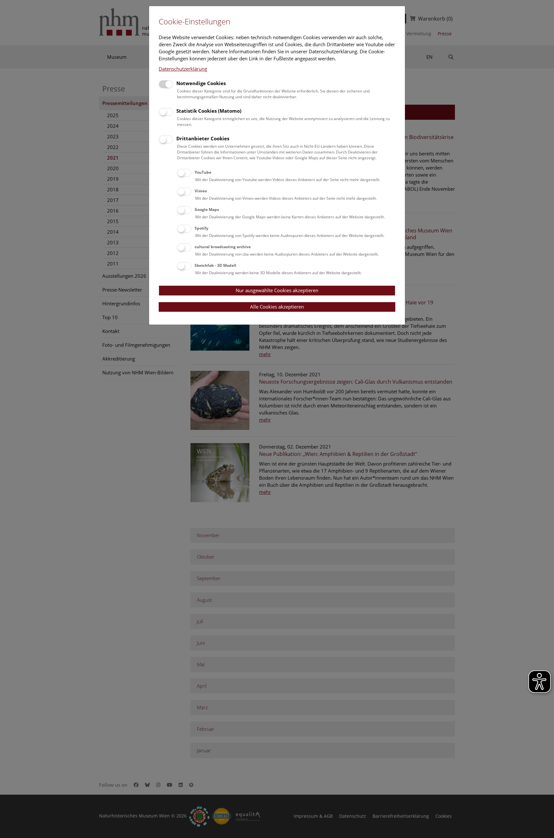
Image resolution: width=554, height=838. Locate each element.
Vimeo (201, 191)
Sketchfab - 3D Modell (215, 265)
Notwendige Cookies (201, 83)
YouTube (203, 172)
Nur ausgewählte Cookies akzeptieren (277, 290)
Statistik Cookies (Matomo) (208, 111)
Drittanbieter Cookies (202, 138)
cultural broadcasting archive (223, 246)
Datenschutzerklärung (183, 68)
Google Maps (207, 209)
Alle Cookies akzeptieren (277, 306)
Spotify (201, 228)
